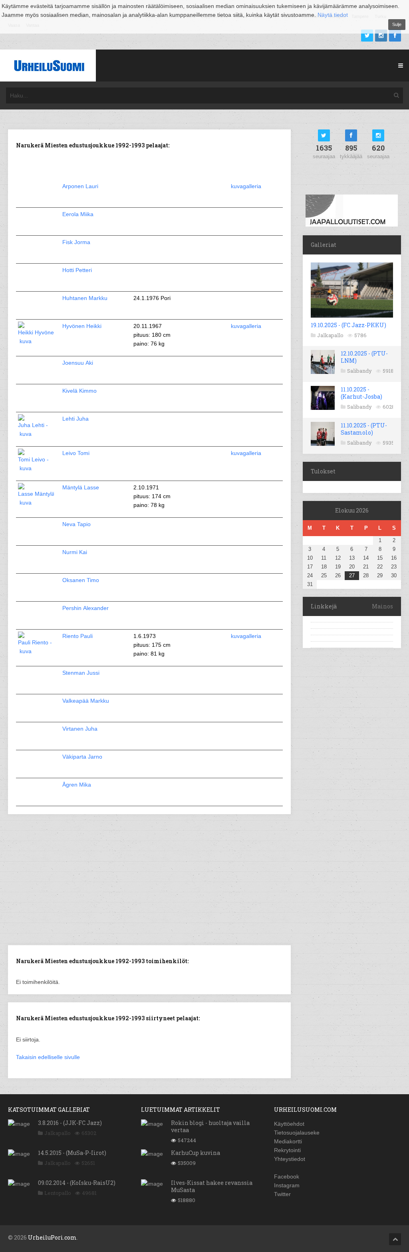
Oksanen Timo (80, 580)
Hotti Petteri (77, 270)
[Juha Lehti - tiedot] (36, 434)
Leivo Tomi (75, 453)
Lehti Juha (75, 418)
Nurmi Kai (74, 552)
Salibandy (359, 370)
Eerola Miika (77, 214)
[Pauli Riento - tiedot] (36, 651)
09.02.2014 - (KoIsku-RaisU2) (76, 1182)
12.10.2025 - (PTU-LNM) (364, 357)
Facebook (286, 1176)
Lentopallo (57, 1192)
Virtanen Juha (79, 728)
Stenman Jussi (80, 673)
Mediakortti (288, 1141)
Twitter (282, 1194)
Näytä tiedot (333, 15)
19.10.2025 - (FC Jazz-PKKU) (348, 325)
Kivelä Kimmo (79, 391)
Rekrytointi (287, 1150)
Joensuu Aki (77, 363)
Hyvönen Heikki (81, 326)
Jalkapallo (330, 335)
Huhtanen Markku (84, 298)
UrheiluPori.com (52, 1237)
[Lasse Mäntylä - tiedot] (36, 502)
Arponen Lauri (80, 186)
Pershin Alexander (85, 608)
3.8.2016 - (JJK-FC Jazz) (70, 1123)
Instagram (287, 1185)
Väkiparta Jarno (82, 756)
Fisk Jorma (76, 242)
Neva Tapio (76, 524)
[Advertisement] (149, 879)
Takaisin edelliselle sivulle (48, 1057)
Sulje (396, 24)
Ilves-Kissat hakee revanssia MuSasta (211, 1186)
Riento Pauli (77, 636)
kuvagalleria (246, 186)
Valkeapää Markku (85, 701)
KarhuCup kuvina (195, 1153)
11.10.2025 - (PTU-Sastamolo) (364, 428)
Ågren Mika (76, 784)
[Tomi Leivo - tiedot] (36, 468)
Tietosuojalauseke (297, 1132)
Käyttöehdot (289, 1124)
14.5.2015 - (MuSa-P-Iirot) (72, 1153)
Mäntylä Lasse (80, 487)
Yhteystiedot (289, 1159)
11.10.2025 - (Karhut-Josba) (361, 393)
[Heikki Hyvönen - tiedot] (36, 341)
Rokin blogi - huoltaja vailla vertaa (210, 1126)
